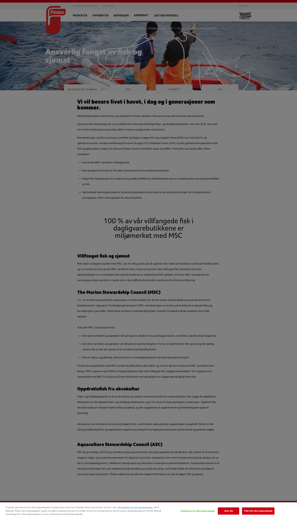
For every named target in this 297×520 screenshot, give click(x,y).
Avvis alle (228, 511)
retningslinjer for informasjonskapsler (135, 507)
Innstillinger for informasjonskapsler (198, 511)
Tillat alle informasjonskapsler (258, 511)
